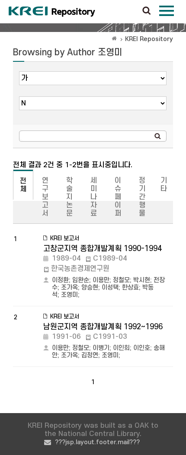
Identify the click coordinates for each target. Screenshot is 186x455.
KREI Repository (149, 39)
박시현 (141, 280)
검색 (146, 11)
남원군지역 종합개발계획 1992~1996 (103, 327)
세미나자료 (93, 197)
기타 (163, 185)
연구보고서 (45, 197)
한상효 (130, 287)
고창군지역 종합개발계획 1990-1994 (102, 249)
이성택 (110, 287)
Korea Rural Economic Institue (52, 11)
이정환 (60, 280)
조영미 (69, 295)
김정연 (89, 355)
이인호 (141, 348)
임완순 (80, 280)
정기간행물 (142, 197)
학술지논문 (69, 197)
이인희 (121, 348)
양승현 (89, 287)
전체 (23, 185)
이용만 (101, 280)
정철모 (121, 280)
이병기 (101, 348)
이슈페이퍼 (118, 197)
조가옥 (69, 287)
